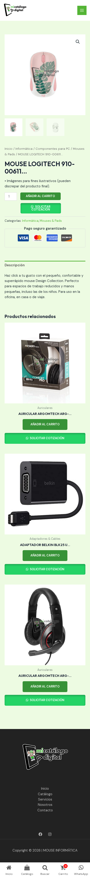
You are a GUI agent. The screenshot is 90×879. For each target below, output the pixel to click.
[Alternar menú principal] (82, 10)
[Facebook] (40, 834)
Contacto (45, 810)
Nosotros (45, 805)
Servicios (45, 799)
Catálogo (45, 794)
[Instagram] (50, 834)
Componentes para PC (53, 149)
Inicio (8, 149)
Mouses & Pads (51, 221)
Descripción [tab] (15, 265)
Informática (24, 149)
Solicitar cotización (40, 208)
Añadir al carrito (40, 196)
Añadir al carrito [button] (45, 424)
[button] (78, 42)
